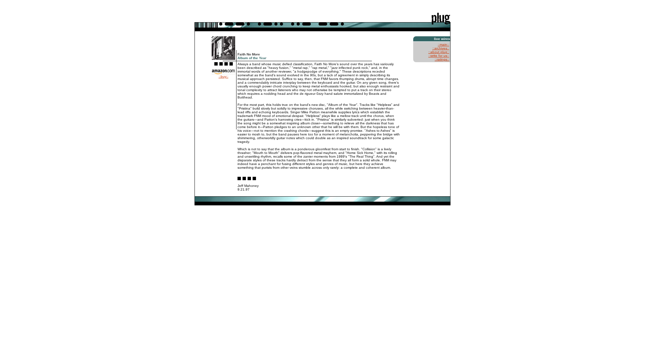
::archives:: (440, 48)
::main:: (443, 44)
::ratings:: (442, 59)
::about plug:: (438, 52)
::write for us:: (438, 55)
